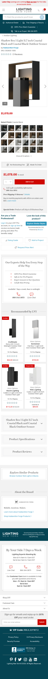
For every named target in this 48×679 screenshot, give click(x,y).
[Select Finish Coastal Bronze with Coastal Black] (18, 135)
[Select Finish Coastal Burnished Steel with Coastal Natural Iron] (4, 150)
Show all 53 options (23, 156)
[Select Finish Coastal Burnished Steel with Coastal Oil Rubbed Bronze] (11, 150)
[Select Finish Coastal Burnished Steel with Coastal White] (18, 150)
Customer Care (8, 603)
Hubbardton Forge (10, 48)
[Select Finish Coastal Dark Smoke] (25, 150)
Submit (41, 622)
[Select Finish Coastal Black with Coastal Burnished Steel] (18, 128)
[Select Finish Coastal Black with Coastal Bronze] (11, 128)
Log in (3, 223)
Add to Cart (30, 182)
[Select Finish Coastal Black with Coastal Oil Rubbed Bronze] (40, 128)
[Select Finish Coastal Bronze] (11, 135)
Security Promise (13, 641)
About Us (6, 608)
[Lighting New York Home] (24, 10)
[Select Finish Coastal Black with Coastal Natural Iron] (33, 128)
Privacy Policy (13, 637)
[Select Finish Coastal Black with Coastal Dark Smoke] (25, 128)
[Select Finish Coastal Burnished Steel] (18, 142)
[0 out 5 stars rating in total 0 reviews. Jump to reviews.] (12, 356)
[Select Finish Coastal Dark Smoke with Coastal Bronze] (40, 150)
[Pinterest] (11, 659)
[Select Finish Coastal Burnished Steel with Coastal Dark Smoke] (40, 142)
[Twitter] (20, 659)
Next (45, 86)
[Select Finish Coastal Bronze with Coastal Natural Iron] (40, 135)
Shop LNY (6, 597)
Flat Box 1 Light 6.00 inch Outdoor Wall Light (35, 347)
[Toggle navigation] (3, 10)
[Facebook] (15, 659)
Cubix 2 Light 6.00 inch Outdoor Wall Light (35, 393)
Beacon (40, 230)
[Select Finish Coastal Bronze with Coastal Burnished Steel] (25, 135)
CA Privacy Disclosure (35, 637)
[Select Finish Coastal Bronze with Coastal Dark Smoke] (33, 135)
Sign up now (32, 2)
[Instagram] (25, 659)
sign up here (15, 225)
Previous (3, 86)
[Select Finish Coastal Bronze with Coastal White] (11, 142)
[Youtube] (30, 659)
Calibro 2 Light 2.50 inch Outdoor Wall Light (12, 394)
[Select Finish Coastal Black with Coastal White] (4, 135)
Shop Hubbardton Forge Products (17, 516)
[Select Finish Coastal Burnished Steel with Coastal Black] (25, 142)
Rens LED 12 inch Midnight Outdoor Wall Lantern (12, 346)
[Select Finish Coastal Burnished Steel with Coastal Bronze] (33, 142)
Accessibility (34, 641)
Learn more (11, 201)
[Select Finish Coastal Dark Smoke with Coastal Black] (33, 150)
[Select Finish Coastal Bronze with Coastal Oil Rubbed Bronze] (4, 142)
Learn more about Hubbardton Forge (18, 512)
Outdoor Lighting (10, 35)
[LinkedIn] (35, 659)
